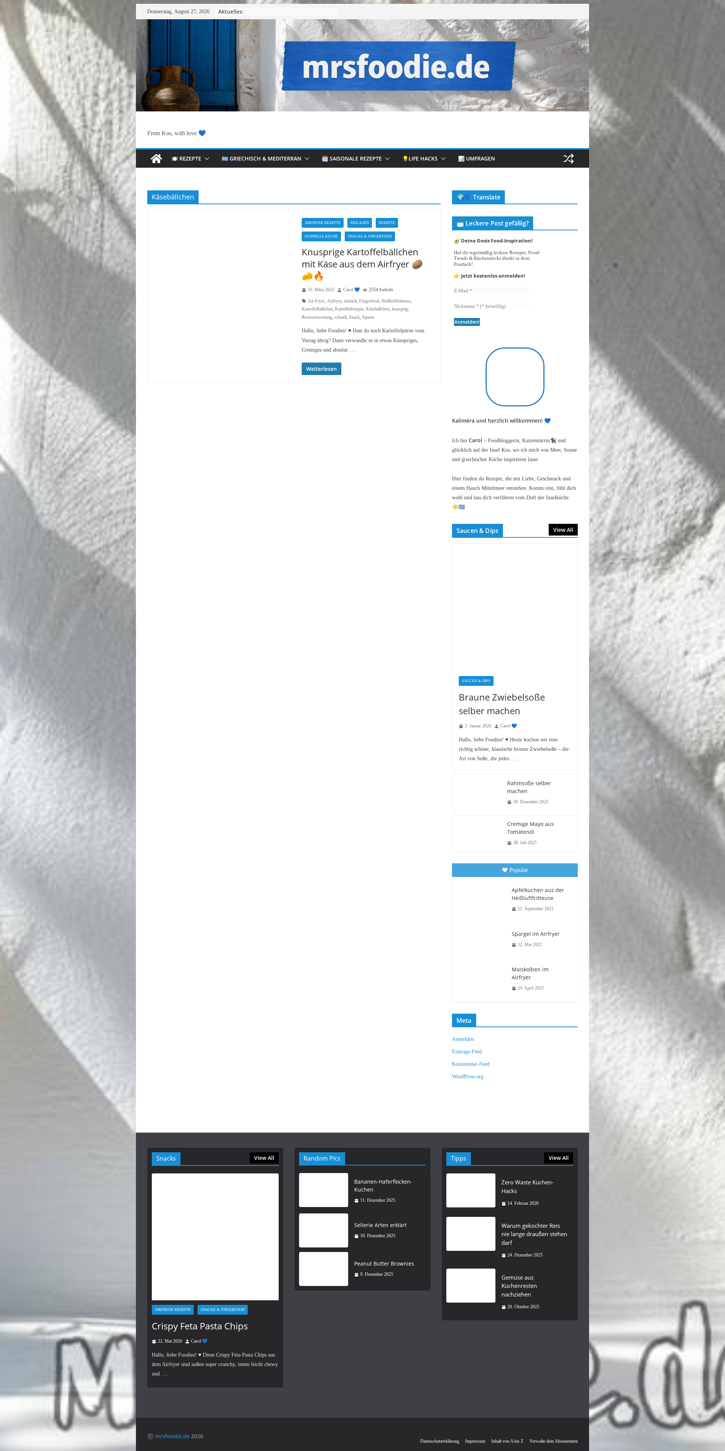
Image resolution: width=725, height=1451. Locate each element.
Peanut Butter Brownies (384, 1263)
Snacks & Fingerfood (370, 236)
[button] (205, 158)
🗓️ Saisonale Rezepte (352, 158)
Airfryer (334, 301)
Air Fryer (316, 301)
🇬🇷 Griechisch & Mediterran (261, 158)
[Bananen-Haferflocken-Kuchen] (323, 1191)
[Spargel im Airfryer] (481, 939)
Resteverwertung (317, 317)
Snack (354, 317)
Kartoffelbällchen (317, 309)
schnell (340, 317)
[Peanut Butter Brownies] (323, 1269)
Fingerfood (369, 301)
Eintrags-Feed (467, 1051)
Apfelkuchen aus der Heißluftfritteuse (538, 893)
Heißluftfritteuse (395, 301)
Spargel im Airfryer (536, 933)
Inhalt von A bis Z (507, 1441)
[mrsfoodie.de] (362, 24)
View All (563, 529)
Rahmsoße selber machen (529, 787)
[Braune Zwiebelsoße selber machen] (515, 606)
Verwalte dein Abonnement (553, 1441)
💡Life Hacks (420, 158)
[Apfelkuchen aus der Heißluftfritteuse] (481, 898)
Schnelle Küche (321, 236)
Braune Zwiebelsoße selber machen (502, 704)
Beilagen (359, 223)
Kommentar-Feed (470, 1064)
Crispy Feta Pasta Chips (200, 1326)
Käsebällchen (378, 309)
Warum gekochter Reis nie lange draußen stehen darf (534, 1234)
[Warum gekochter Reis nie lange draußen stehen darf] (470, 1240)
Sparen (368, 317)
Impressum (475, 1441)
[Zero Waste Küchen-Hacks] (470, 1192)
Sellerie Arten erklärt (380, 1225)
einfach (350, 301)
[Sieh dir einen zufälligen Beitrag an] (569, 159)
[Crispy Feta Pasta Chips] (215, 1236)
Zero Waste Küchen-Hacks (527, 1186)
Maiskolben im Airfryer (530, 973)
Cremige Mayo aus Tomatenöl (530, 827)
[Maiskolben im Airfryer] (481, 978)
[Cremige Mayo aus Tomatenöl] (476, 833)
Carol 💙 (351, 289)
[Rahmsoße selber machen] (476, 793)
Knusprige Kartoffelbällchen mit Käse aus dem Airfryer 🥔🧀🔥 (362, 263)
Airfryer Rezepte (323, 223)
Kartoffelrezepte (349, 309)
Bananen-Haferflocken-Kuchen (383, 1185)
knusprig (400, 309)
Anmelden (463, 1039)
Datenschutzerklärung (439, 1441)
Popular (518, 870)
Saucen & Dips (476, 681)
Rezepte (387, 223)
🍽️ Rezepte (186, 158)
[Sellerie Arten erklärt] (323, 1230)
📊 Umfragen (476, 158)
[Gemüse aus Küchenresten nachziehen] (470, 1292)
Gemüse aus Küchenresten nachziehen (519, 1285)
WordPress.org (467, 1076)
